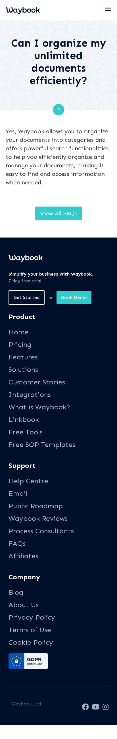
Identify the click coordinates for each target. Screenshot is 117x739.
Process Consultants (41, 531)
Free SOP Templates (42, 444)
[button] (108, 9)
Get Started (26, 297)
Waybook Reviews (38, 518)
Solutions (23, 369)
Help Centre (28, 481)
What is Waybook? (39, 407)
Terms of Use (30, 630)
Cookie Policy (31, 642)
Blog (16, 592)
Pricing (20, 344)
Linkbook (24, 419)
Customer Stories (37, 382)
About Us (24, 605)
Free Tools (26, 432)
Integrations (30, 394)
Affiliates (23, 556)
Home (19, 332)
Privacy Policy (32, 617)
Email (18, 493)
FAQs (17, 543)
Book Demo (74, 297)
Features (23, 357)
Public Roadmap (36, 506)
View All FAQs (58, 213)
